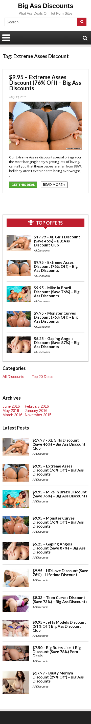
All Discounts (42, 250)
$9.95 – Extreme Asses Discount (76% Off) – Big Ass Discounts (45, 83)
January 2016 (36, 410)
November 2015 (38, 415)
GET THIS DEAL (23, 185)
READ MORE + (54, 185)
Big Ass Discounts (45, 6)
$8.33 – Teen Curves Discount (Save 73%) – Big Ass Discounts (60, 599)
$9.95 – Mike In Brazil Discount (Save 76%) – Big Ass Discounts (57, 291)
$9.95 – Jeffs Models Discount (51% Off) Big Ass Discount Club (59, 626)
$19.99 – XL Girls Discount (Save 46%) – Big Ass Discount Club (57, 241)
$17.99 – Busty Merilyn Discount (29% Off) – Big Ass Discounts (58, 677)
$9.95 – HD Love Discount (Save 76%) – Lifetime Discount (60, 572)
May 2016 (11, 410)
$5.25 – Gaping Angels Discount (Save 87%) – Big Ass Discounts (57, 342)
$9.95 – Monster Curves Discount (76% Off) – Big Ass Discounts (56, 317)
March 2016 (12, 415)
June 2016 (11, 406)
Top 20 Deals (42, 376)
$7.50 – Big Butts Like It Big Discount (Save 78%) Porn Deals (57, 651)
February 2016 (37, 406)
